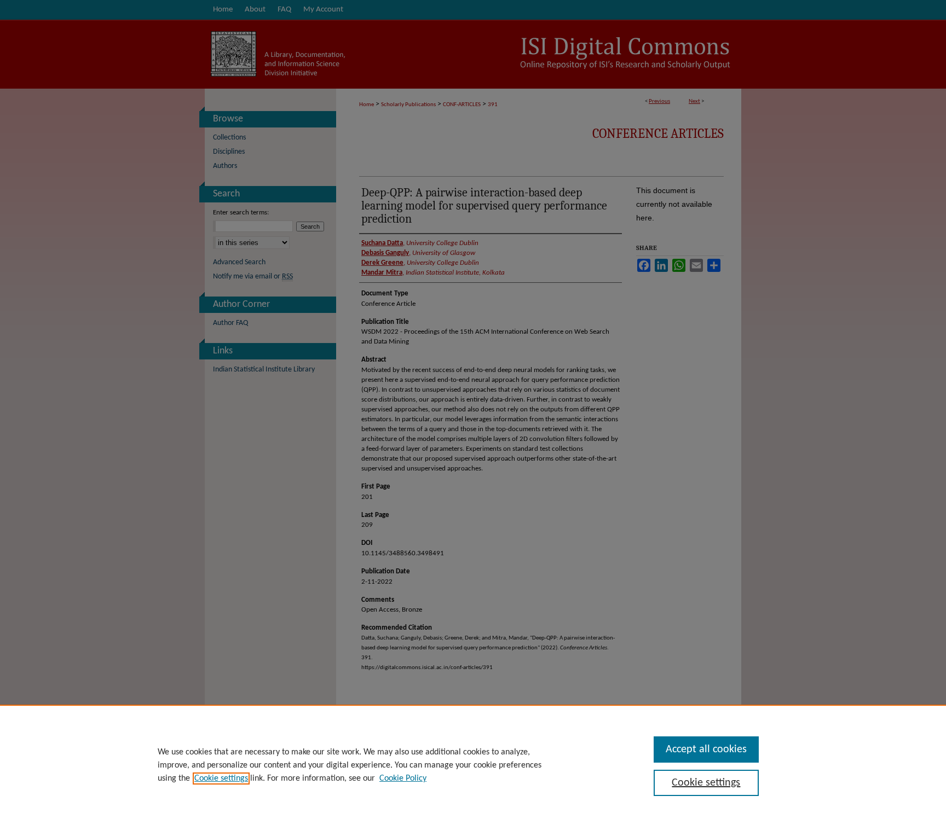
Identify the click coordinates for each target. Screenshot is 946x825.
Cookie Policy (402, 778)
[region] (473, 765)
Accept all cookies (706, 749)
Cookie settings (221, 778)
